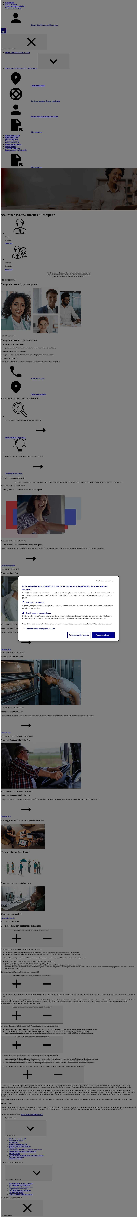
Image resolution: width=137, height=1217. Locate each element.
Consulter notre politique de (40, 629)
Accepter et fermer (103, 635)
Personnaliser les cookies (79, 635)
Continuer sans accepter (104, 581)
